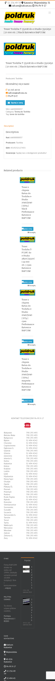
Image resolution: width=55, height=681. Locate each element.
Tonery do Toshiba (22, 111)
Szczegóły (31, 232)
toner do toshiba (17, 114)
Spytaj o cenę (17, 102)
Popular (27, 561)
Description (9, 126)
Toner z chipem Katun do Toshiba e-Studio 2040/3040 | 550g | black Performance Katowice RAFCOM (28, 202)
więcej (8, 588)
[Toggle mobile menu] (49, 12)
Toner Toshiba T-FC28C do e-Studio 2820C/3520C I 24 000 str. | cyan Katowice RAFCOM (28, 258)
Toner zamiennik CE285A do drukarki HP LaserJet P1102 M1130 (31, 609)
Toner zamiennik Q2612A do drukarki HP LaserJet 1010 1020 (31, 577)
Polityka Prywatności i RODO (9, 618)
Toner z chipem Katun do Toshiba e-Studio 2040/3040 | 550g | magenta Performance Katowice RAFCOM (28, 374)
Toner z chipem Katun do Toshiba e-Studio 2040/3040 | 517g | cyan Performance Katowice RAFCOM (28, 315)
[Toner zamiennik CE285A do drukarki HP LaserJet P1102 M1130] (26, 601)
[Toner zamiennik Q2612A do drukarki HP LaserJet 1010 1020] (26, 569)
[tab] (27, 126)
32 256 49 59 (14, 2)
